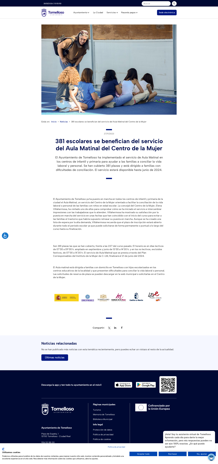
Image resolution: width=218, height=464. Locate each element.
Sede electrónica (167, 12)
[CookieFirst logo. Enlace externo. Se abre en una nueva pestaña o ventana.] (3, 449)
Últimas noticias (55, 357)
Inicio (54, 121)
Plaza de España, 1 (49, 434)
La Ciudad (98, 12)
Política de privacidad (103, 434)
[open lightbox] (109, 69)
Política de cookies (102, 439)
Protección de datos (102, 430)
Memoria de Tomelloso (104, 414)
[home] (52, 12)
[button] (81, 12)
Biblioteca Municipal (102, 419)
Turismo (97, 410)
